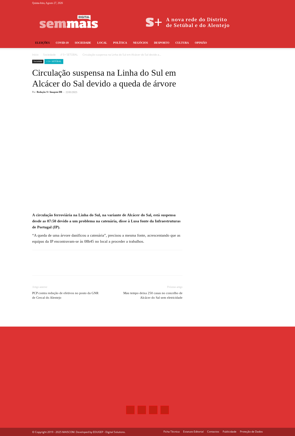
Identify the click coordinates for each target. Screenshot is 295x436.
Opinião (201, 42)
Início (35, 54)
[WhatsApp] (93, 109)
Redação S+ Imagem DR (49, 92)
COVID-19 (62, 42)
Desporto (161, 42)
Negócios (140, 42)
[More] (103, 109)
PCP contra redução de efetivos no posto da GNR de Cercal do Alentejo (65, 295)
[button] (257, 43)
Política (120, 42)
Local (102, 42)
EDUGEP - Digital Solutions (109, 432)
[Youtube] (259, 3)
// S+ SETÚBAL (69, 54)
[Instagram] (245, 3)
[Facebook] (238, 3)
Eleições (42, 42)
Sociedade (83, 42)
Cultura (182, 42)
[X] (252, 3)
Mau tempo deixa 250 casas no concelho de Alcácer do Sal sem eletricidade (152, 295)
